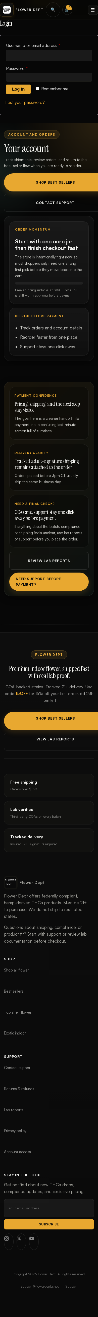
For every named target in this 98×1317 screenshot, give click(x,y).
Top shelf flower (17, 1012)
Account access (17, 1151)
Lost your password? (25, 102)
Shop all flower (16, 970)
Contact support (18, 1067)
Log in (18, 89)
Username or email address (41, 45)
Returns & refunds (19, 1088)
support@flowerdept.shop (40, 1286)
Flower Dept (29, 10)
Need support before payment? (38, 581)
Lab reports (13, 1109)
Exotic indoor (15, 1033)
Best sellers (13, 991)
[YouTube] (34, 1241)
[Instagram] (9, 1241)
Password (25, 68)
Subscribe (49, 1224)
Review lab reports (49, 561)
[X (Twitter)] (21, 1241)
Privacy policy (15, 1130)
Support (71, 1286)
